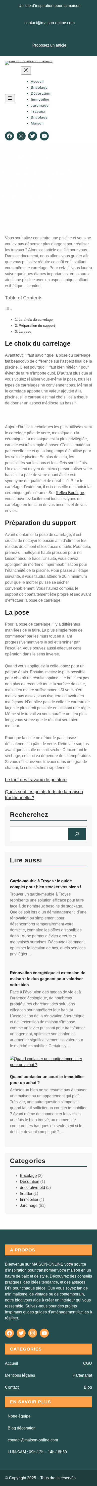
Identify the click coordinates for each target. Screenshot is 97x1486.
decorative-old (32, 1187)
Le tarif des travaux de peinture (36, 779)
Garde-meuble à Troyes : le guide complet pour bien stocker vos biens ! (45, 884)
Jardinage (29, 1205)
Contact (12, 1387)
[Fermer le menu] (26, 70)
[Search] (77, 834)
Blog (88, 1387)
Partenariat (82, 1375)
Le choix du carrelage (36, 320)
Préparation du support (37, 325)
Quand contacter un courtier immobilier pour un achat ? (47, 1080)
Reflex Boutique (70, 493)
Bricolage (28, 1175)
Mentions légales (20, 1375)
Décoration (29, 1181)
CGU (87, 1363)
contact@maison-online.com (33, 1440)
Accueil (37, 81)
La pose (25, 331)
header (26, 1193)
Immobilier (29, 1199)
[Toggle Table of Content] (8, 309)
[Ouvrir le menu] (10, 98)
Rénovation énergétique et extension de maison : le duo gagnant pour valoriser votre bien (47, 979)
